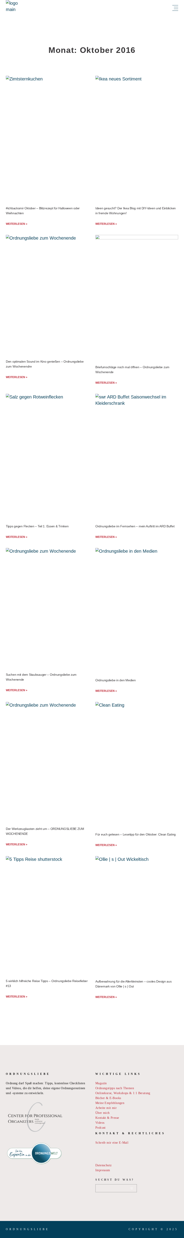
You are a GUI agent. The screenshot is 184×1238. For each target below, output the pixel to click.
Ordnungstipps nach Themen (114, 1088)
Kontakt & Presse (107, 1117)
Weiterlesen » (16, 223)
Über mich (102, 1113)
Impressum (102, 1170)
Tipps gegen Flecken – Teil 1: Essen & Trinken (37, 526)
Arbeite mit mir (106, 1108)
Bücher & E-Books (108, 1098)
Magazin (101, 1083)
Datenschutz (103, 1165)
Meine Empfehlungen (109, 1103)
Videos (99, 1122)
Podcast (100, 1127)
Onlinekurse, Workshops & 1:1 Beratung (122, 1093)
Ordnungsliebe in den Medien (115, 680)
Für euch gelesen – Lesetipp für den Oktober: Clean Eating (135, 834)
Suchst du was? (114, 1179)
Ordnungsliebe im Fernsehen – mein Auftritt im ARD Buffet (134, 526)
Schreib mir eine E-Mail (111, 1142)
